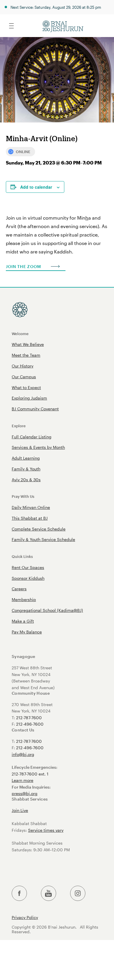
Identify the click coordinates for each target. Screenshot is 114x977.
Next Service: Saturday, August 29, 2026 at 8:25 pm (56, 7)
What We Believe (28, 344)
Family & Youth (26, 468)
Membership (24, 599)
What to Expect (26, 387)
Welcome (20, 333)
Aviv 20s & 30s (26, 479)
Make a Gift (23, 621)
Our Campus (24, 376)
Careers (19, 588)
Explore (19, 425)
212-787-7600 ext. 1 (30, 773)
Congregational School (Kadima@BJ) (47, 610)
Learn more (22, 780)
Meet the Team (26, 355)
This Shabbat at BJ (30, 518)
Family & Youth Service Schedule (43, 539)
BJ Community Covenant (35, 408)
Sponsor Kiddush (28, 578)
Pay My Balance (27, 631)
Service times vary (45, 830)
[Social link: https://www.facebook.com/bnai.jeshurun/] (19, 893)
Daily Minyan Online (31, 507)
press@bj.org (24, 793)
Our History (22, 365)
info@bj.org (23, 754)
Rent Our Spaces (28, 567)
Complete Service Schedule (38, 528)
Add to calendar (36, 187)
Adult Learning (26, 458)
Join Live (20, 810)
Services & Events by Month (38, 447)
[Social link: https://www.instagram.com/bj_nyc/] (77, 893)
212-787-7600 (29, 717)
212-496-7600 (30, 724)
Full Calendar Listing (31, 436)
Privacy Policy (25, 917)
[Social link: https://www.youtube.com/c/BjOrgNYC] (48, 893)
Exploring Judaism (29, 397)
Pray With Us (23, 496)
